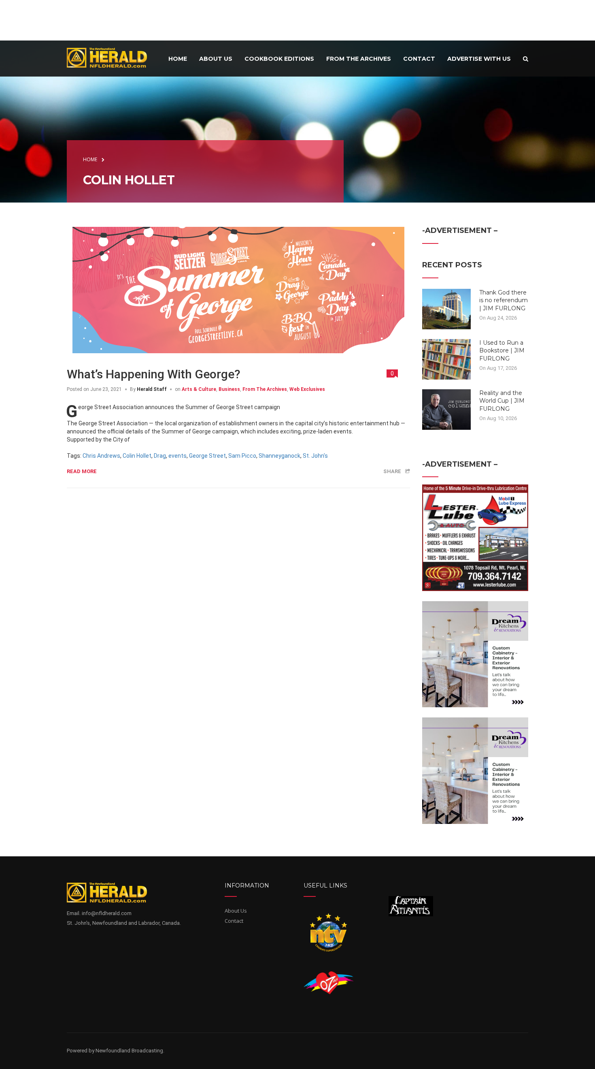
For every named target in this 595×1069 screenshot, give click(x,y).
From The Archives (264, 389)
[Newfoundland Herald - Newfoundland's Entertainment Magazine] (111, 57)
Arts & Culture (199, 389)
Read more (82, 471)
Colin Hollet (137, 455)
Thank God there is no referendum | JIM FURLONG (503, 300)
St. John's (315, 455)
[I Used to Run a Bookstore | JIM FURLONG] (446, 358)
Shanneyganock (279, 455)
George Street (207, 455)
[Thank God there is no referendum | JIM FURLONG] (446, 308)
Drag (160, 455)
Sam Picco (242, 455)
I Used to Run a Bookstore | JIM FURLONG (502, 350)
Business (229, 389)
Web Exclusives (307, 389)
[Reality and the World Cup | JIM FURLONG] (446, 408)
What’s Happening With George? (153, 374)
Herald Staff (152, 389)
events (177, 455)
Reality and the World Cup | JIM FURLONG (502, 400)
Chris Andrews (101, 455)
